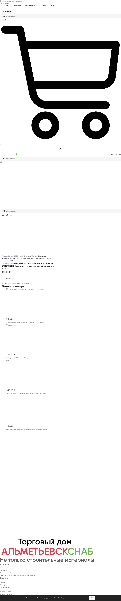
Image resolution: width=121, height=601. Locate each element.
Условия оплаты (5, 591)
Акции (53, 5)
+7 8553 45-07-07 (5, 3)
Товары (10, 256)
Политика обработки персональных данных (14, 573)
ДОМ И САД (18, 256)
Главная (4, 256)
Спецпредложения (6, 585)
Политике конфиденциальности (78, 598)
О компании (17, 5)
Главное (4, 564)
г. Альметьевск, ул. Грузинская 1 (12, 1)
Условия (4, 587)
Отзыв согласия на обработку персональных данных (17, 575)
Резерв (9, 263)
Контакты (44, 5)
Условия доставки (6, 594)
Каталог (6, 5)
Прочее (34, 256)
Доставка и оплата (30, 5)
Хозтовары (27, 256)
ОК (92, 598)
